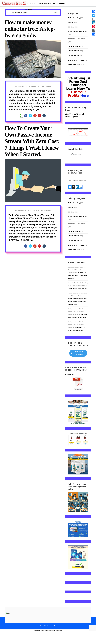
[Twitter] (94, 15)
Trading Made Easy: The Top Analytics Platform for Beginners (77, 269)
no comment (46, 86)
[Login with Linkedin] (77, 187)
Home (55, 12)
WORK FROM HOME (74, 64)
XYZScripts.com (58, 630)
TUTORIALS (29, 10)
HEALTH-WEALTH (73, 51)
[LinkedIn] (94, 23)
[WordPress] (94, 30)
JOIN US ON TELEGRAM (79, 353)
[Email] (94, 19)
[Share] (94, 34)
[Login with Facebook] (70, 187)
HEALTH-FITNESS (31, 3)
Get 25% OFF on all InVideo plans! (74, 115)
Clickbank (71, 27)
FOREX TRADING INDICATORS (77, 31)
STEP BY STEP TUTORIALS (76, 60)
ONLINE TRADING (59, 3)
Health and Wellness (74, 46)
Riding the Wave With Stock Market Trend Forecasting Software (77, 311)
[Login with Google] (80, 187)
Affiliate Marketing (45, 3)
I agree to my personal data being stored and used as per (77, 182)
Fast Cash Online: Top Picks (79, 288)
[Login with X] (73, 187)
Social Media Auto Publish (40, 630)
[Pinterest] (94, 26)
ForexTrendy (69, 374)
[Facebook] (94, 11)
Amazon (70, 22)
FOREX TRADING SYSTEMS (77, 39)
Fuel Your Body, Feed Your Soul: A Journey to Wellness (77, 275)
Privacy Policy (79, 183)
